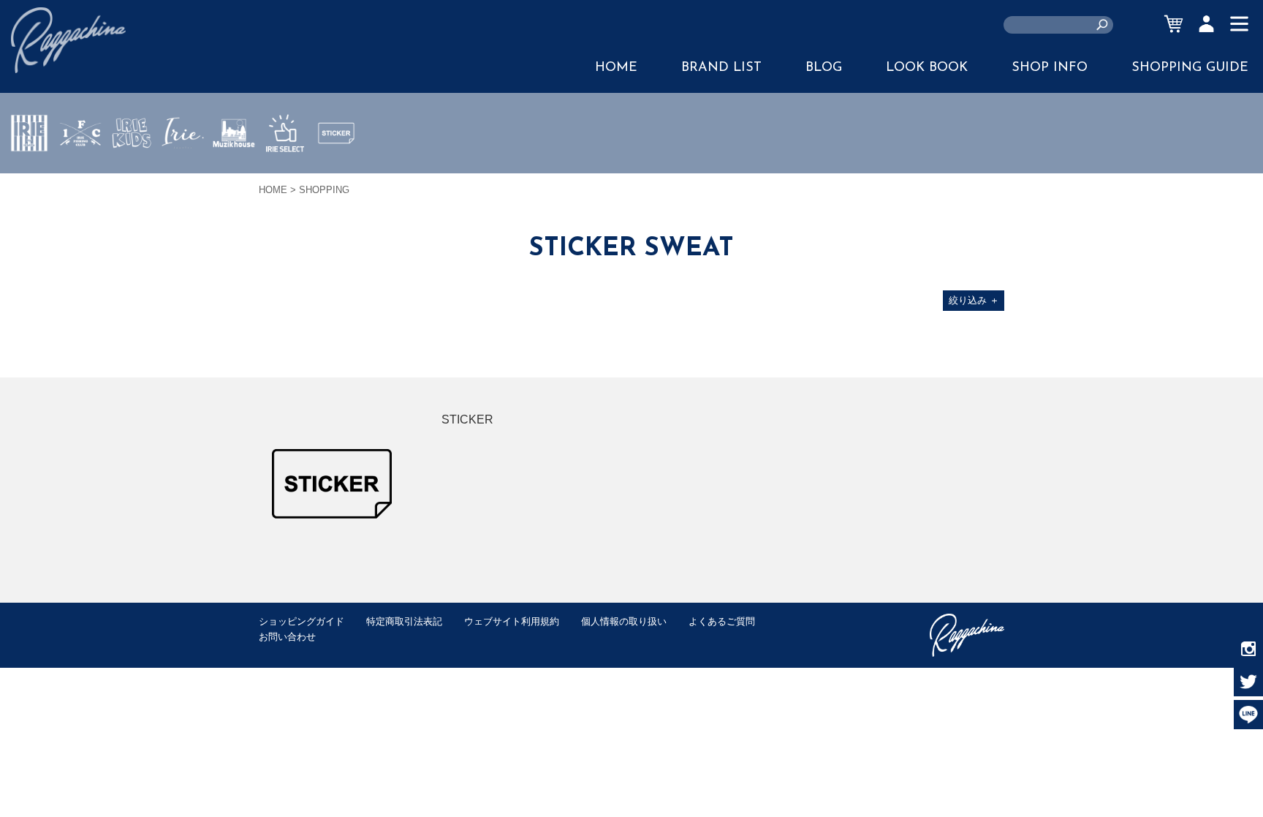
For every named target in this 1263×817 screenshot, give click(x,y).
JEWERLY (183, 167)
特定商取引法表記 (404, 621)
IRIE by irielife (29, 176)
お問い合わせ (287, 636)
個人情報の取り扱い (624, 621)
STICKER (336, 167)
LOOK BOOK (927, 68)
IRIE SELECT (285, 176)
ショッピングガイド (301, 621)
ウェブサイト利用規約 (511, 621)
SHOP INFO (1050, 68)
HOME (616, 68)
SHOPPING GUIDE (1189, 68)
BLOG (823, 68)
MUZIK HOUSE (234, 176)
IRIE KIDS (131, 176)
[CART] (1173, 23)
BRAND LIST (721, 68)
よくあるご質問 (722, 621)
